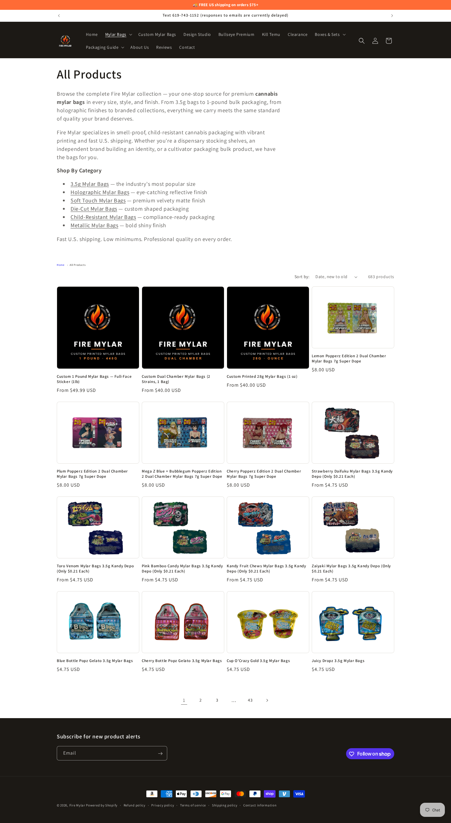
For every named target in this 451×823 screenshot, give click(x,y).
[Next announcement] (392, 15)
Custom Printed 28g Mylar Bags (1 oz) (262, 376)
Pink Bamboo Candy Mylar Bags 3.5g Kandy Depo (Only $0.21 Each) (182, 569)
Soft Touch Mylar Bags (98, 200)
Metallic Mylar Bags (94, 225)
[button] (118, 34)
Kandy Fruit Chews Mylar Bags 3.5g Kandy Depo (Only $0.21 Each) (266, 569)
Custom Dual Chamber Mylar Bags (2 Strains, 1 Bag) (176, 379)
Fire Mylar (77, 805)
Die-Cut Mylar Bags (94, 208)
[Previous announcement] (59, 15)
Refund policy (134, 805)
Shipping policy (224, 805)
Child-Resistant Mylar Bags (103, 216)
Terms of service (193, 805)
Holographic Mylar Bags (100, 192)
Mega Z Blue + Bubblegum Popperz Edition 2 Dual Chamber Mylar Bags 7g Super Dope (182, 474)
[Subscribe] (160, 753)
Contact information (259, 805)
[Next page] (267, 700)
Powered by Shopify (102, 805)
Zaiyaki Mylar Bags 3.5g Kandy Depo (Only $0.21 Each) (351, 569)
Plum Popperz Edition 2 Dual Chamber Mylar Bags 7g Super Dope (92, 474)
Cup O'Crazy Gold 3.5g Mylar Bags (258, 660)
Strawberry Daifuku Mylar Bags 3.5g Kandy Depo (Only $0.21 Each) (352, 474)
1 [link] (184, 700)
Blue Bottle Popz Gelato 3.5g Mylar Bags (95, 660)
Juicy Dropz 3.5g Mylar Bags (338, 660)
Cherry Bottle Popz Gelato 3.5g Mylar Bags (182, 660)
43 (250, 700)
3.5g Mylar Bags (90, 183)
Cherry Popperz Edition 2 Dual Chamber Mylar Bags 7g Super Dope (264, 474)
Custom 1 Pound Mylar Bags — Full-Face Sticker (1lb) (94, 379)
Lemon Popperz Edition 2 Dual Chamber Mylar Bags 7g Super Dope (349, 359)
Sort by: (302, 276)
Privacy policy (162, 805)
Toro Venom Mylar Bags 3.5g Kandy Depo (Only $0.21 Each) (95, 569)
